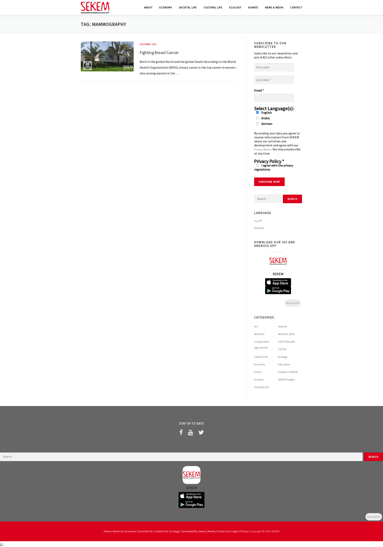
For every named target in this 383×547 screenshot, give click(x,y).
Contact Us (223, 531)
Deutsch (259, 228)
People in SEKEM (288, 372)
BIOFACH (259, 334)
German (266, 124)
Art (256, 326)
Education (284, 364)
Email (259, 90)
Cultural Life (213, 7)
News (202, 531)
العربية (258, 220)
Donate (253, 7)
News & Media (274, 7)
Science (259, 379)
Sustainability (189, 531)
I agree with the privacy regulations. (273, 167)
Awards (282, 326)
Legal (234, 531)
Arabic (265, 118)
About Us (118, 531)
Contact (296, 7)
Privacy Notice (262, 149)
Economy (165, 7)
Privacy (244, 531)
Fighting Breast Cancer (159, 52)
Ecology (235, 7)
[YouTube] (190, 432)
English (266, 112)
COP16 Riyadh (286, 341)
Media (211, 531)
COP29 (282, 349)
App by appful (292, 303)
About (148, 7)
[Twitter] (201, 432)
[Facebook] (181, 432)
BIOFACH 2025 (286, 334)
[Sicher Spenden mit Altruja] (1, 544)
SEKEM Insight (286, 379)
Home (107, 531)
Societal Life (188, 7)
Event (257, 372)
